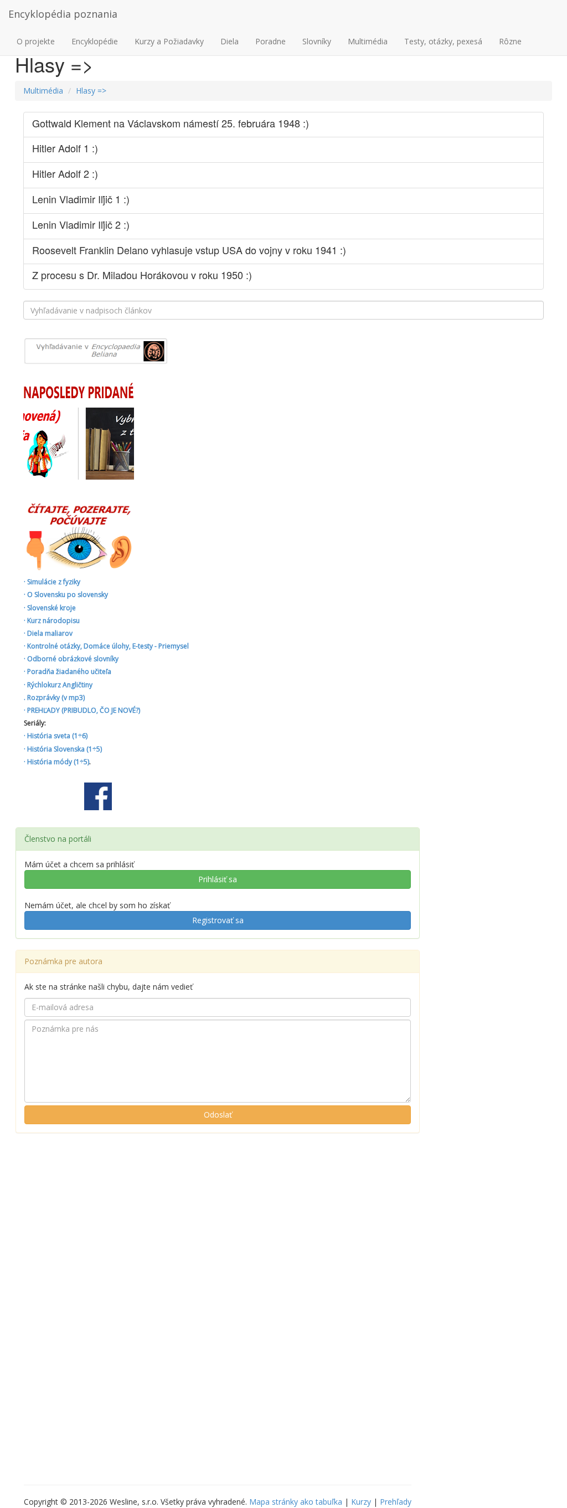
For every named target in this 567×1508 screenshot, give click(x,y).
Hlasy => (91, 90)
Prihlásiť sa (217, 879)
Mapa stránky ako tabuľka (295, 1501)
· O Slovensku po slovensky (66, 594)
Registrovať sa (218, 920)
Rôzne (510, 41)
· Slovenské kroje (50, 608)
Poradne (270, 41)
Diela (229, 41)
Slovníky (316, 41)
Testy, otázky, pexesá (443, 41)
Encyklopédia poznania (62, 13)
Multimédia (368, 41)
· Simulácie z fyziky (52, 581)
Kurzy (361, 1501)
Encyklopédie (94, 41)
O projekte (36, 41)
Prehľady (395, 1501)
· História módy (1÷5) (56, 761)
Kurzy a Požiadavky (169, 41)
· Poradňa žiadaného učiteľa (67, 671)
